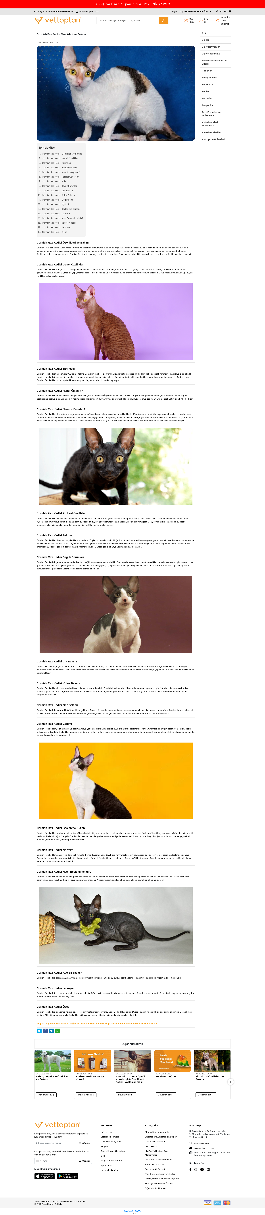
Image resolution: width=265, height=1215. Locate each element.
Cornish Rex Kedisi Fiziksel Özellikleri (60, 176)
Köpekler (207, 98)
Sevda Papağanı (126, 1076)
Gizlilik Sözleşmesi (110, 1136)
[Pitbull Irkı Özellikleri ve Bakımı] (172, 1061)
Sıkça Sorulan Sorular (111, 1160)
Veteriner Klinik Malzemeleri (210, 124)
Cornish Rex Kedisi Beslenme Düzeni (61, 209)
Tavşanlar (207, 105)
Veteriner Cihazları (154, 1164)
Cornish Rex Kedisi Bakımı (55, 181)
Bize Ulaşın (195, 1125)
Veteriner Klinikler (211, 132)
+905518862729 (201, 1143)
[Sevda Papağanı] (132, 1061)
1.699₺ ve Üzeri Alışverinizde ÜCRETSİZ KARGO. (132, 4)
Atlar (204, 33)
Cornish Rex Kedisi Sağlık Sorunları (59, 186)
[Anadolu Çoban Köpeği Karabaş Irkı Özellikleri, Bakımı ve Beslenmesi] (92, 1061)
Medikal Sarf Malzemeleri (157, 1132)
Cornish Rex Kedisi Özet (54, 232)
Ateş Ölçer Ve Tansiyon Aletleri (160, 1173)
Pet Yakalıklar (151, 1146)
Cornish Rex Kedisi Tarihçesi (56, 162)
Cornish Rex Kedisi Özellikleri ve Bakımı (62, 153)
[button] (223, 20)
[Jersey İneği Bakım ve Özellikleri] (212, 1068)
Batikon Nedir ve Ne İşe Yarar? (50, 1078)
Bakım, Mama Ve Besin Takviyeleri (162, 1178)
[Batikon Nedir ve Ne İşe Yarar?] (53, 1061)
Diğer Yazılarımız (211, 53)
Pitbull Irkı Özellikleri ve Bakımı (170, 1078)
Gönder (86, 1143)
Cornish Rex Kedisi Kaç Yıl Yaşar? (59, 222)
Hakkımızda (106, 1132)
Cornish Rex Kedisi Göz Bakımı (57, 199)
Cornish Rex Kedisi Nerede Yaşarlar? (61, 172)
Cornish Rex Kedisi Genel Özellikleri (60, 158)
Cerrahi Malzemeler (155, 1141)
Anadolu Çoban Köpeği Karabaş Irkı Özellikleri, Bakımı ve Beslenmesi (90, 1079)
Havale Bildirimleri (110, 1170)
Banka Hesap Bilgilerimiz (113, 1151)
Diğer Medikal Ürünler (155, 1188)
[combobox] (38, 1161)
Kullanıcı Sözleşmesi (111, 1141)
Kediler (206, 91)
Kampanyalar (209, 77)
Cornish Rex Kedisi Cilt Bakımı (57, 190)
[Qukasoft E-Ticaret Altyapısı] (132, 1212)
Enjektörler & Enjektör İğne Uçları (161, 1136)
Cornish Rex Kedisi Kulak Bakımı (58, 195)
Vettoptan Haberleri (213, 139)
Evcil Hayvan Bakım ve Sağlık (214, 62)
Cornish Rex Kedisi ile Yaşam (57, 227)
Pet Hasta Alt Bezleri (155, 1169)
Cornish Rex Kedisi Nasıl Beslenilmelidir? (62, 218)
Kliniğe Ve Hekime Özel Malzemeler (156, 1153)
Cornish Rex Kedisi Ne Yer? (56, 213)
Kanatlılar (207, 84)
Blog (103, 1155)
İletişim (174, 11)
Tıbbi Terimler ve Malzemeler (211, 114)
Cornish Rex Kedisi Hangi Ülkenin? (59, 167)
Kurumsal (106, 1125)
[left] (34, 1081)
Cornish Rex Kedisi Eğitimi (55, 204)
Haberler (207, 70)
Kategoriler (152, 1125)
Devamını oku (45, 1094)
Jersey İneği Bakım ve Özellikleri (209, 1093)
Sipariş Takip (107, 1165)
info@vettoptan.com (204, 1148)
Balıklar (206, 39)
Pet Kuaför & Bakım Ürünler (158, 1159)
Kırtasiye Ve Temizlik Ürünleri (159, 1183)
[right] (230, 1081)
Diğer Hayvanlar (211, 46)
